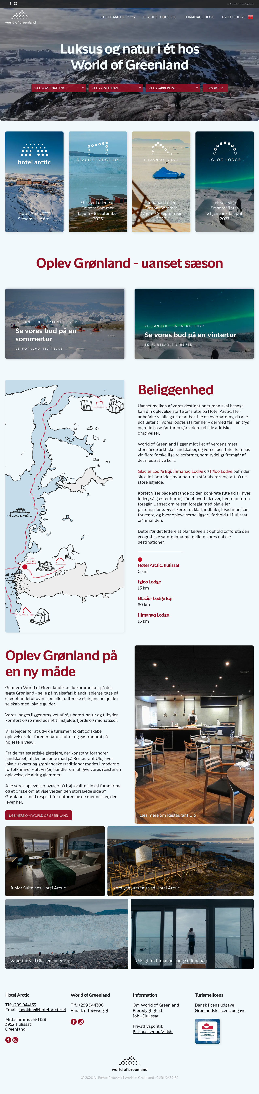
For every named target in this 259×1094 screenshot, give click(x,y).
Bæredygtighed (147, 1011)
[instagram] (16, 4)
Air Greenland (232, 4)
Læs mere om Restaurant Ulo (168, 816)
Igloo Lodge (221, 472)
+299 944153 (24, 1005)
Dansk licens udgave (214, 1005)
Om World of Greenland (156, 1005)
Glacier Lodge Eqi (154, 472)
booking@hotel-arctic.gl (42, 1010)
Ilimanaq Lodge (188, 472)
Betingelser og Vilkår (153, 1032)
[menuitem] (114, 17)
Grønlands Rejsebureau (246, 4)
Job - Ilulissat (146, 1016)
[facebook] (10, 4)
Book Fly (215, 88)
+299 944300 (91, 1005)
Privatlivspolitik (148, 1027)
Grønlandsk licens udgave (220, 1011)
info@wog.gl (96, 1011)
